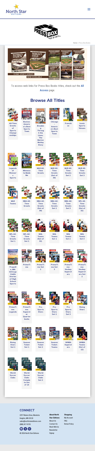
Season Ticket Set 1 (26, 344)
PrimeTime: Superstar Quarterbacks (27, 313)
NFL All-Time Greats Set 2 (26, 237)
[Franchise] (68, 114)
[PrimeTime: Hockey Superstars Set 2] (82, 255)
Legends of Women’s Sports (13, 173)
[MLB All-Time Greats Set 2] (68, 159)
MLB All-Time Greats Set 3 (82, 171)
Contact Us (53, 424)
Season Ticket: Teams (54, 344)
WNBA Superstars (68, 344)
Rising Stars (82, 308)
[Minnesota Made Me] (27, 160)
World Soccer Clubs (13, 375)
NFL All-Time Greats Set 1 (12, 237)
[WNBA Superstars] (68, 333)
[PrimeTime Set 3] (54, 255)
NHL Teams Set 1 (54, 236)
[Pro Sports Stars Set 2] (54, 298)
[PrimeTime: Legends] (13, 298)
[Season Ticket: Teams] (54, 333)
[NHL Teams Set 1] (54, 225)
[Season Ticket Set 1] (27, 333)
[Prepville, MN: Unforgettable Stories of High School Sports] (13, 257)
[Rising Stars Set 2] (13, 333)
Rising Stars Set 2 (13, 344)
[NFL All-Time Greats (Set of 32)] (82, 192)
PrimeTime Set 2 (40, 267)
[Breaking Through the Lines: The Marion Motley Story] (41, 115)
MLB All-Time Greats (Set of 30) (54, 173)
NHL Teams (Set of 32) (40, 237)
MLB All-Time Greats (40, 170)
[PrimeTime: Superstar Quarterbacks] (27, 298)
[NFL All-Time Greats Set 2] (27, 225)
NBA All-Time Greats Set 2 (54, 204)
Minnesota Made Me (26, 172)
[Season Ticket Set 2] (41, 333)
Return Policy (69, 424)
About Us (52, 421)
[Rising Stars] (82, 298)
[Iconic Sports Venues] (82, 114)
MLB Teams (13, 202)
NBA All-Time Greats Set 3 (68, 204)
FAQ (65, 421)
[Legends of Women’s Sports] (13, 159)
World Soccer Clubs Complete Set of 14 (26, 379)
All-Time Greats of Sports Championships (13, 129)
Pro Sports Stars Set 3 (68, 310)
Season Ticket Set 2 (40, 344)
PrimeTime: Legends (13, 309)
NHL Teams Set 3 (82, 236)
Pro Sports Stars (40, 309)
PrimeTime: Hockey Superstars (68, 269)
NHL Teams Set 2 (68, 236)
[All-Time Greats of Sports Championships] (13, 114)
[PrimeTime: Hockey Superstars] (68, 255)
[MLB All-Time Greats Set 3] (82, 159)
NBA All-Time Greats (27, 203)
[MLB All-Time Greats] (41, 159)
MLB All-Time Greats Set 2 (68, 171)
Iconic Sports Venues (82, 125)
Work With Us (54, 427)
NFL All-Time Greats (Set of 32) (82, 206)
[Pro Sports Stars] (41, 298)
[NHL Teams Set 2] (68, 225)
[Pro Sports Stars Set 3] (68, 298)
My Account (68, 418)
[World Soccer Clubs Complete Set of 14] (27, 364)
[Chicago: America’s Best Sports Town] (54, 113)
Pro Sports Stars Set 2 (54, 310)
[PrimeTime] (27, 255)
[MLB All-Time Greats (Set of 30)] (54, 159)
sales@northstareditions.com (30, 421)
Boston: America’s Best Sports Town (26, 126)
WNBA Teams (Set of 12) (82, 346)
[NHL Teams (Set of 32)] (41, 225)
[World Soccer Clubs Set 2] (41, 364)
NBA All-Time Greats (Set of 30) (40, 206)
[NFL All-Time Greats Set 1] (13, 225)
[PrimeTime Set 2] (41, 255)
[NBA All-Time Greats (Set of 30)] (41, 192)
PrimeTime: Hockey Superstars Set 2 (82, 271)
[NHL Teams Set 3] (82, 225)
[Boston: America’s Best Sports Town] (27, 113)
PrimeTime (26, 266)
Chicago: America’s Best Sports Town (54, 128)
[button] (89, 9)
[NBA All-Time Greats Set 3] (68, 192)
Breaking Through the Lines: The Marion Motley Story (40, 135)
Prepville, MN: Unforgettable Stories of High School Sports (13, 275)
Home (75, 43)
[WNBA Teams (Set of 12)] (82, 333)
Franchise (68, 124)
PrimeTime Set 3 (54, 267)
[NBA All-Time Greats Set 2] (54, 192)
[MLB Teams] (13, 192)
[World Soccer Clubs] (13, 364)
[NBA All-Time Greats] (27, 192)
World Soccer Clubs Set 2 (40, 376)
